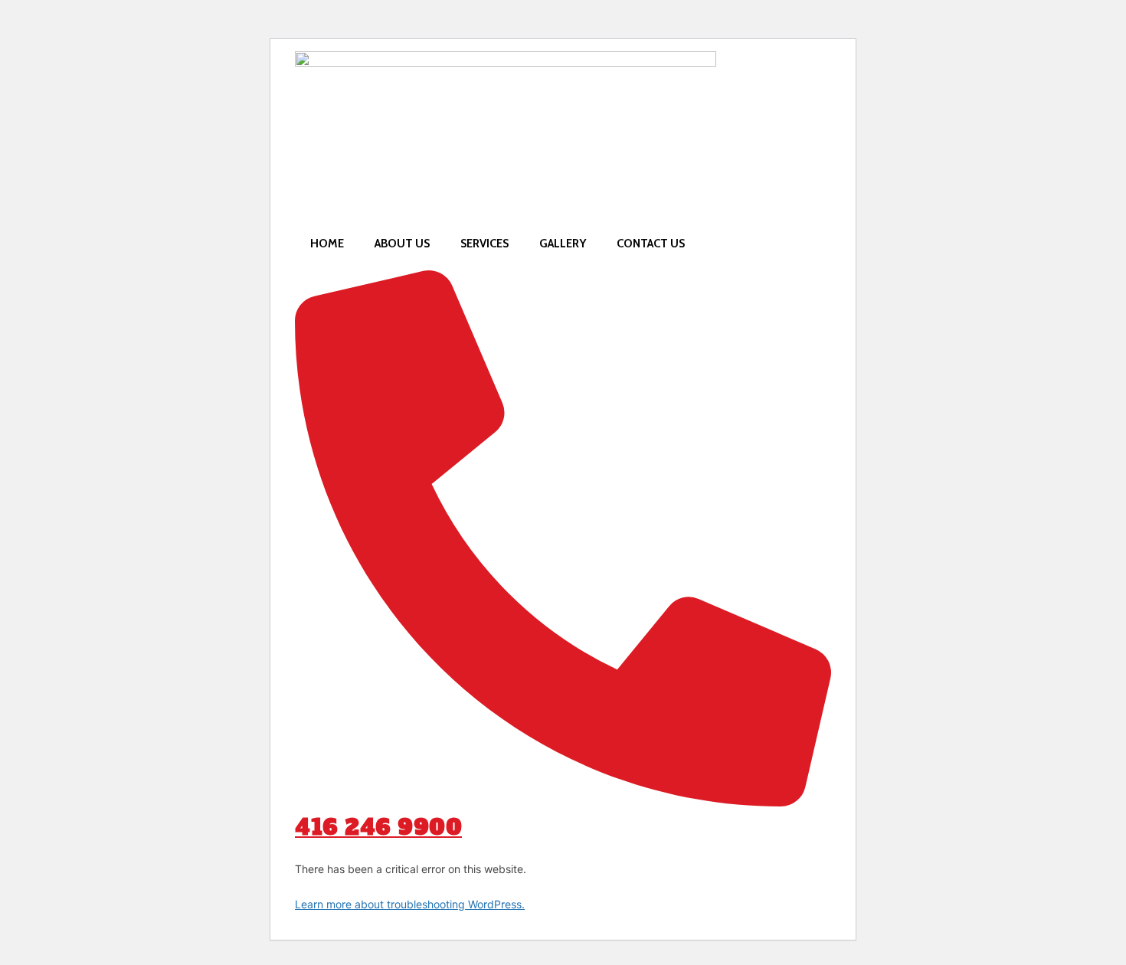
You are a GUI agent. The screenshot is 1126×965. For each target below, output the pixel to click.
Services (484, 243)
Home (327, 243)
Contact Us (651, 243)
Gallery (562, 243)
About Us (402, 243)
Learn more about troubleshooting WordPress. (410, 904)
